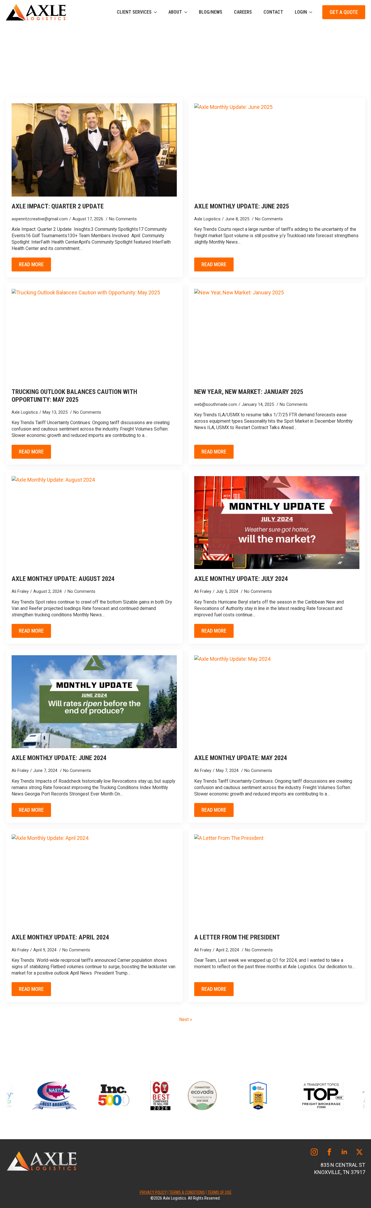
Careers (243, 12)
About (175, 12)
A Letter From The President (237, 937)
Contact (273, 12)
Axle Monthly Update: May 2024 (240, 757)
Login (301, 12)
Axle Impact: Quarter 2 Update (58, 206)
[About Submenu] (187, 12)
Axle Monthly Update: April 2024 (60, 937)
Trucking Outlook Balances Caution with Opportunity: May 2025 (74, 395)
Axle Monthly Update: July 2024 (241, 578)
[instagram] (314, 1152)
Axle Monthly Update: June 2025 (241, 206)
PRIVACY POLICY (153, 1192)
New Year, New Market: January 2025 (248, 391)
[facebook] (329, 1152)
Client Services (134, 12)
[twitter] (359, 1152)
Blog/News (210, 12)
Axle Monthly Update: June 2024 (59, 757)
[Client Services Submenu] (157, 12)
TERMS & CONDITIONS (187, 1192)
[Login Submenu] (312, 12)
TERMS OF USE (220, 1192)
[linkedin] (344, 1152)
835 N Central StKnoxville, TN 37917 (339, 1168)
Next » (185, 1019)
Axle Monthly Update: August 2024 (63, 578)
